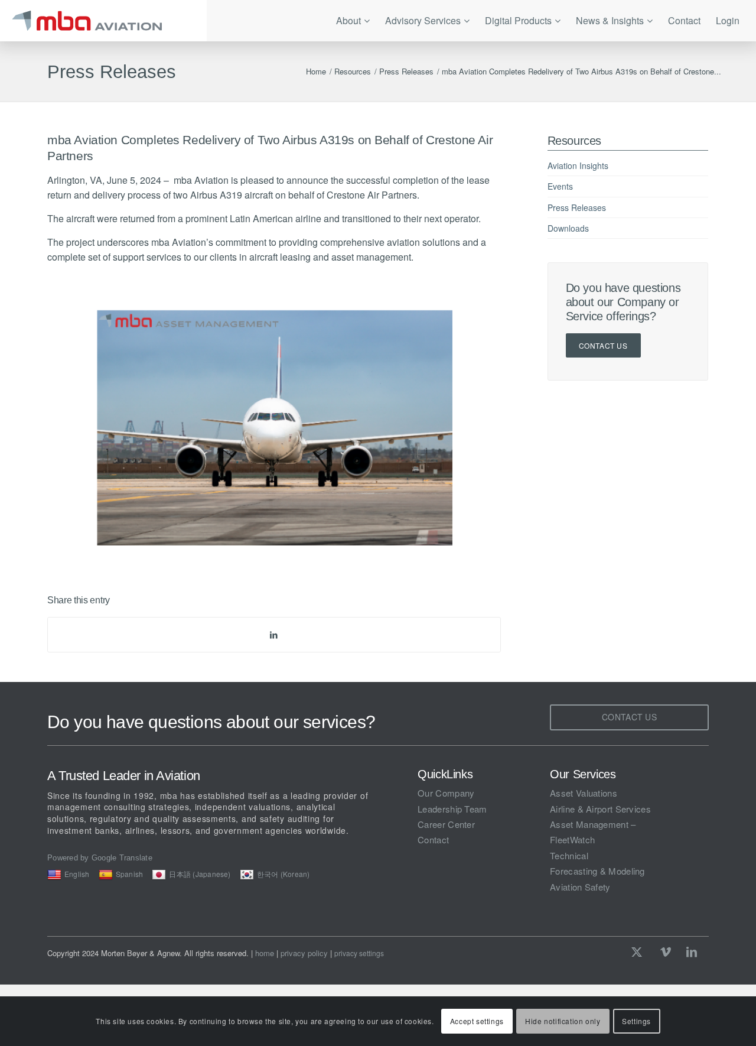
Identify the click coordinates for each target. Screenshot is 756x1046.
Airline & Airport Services (600, 809)
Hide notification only (562, 1021)
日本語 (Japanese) (199, 874)
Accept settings (477, 1021)
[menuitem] (352, 20)
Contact (433, 839)
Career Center (446, 824)
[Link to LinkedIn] (691, 951)
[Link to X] (640, 951)
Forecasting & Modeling (597, 871)
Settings (636, 1021)
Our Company (446, 793)
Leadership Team (452, 809)
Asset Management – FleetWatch (593, 832)
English (77, 874)
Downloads (568, 228)
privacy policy (304, 953)
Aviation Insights (578, 165)
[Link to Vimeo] (665, 951)
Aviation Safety (580, 887)
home (264, 953)
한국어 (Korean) (283, 874)
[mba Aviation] (103, 20)
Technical (569, 855)
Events (560, 186)
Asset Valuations (583, 793)
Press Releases (111, 71)
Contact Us (603, 345)
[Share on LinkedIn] (274, 634)
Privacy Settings (359, 953)
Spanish (130, 874)
